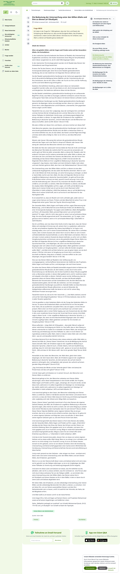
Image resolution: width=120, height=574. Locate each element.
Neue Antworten (10, 30)
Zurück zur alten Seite (11, 71)
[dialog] (100, 563)
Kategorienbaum (10, 25)
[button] (28, 18)
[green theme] (5, 12)
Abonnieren (58, 540)
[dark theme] (16, 12)
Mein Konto (8, 20)
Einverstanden (90, 568)
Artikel (7, 45)
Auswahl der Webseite (112, 569)
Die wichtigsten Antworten (12, 35)
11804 (52, 31)
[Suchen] (67, 3)
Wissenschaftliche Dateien (10, 40)
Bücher (7, 50)
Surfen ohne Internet (12, 66)
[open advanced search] (62, 3)
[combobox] (47, 3)
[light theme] (11, 12)
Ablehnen (102, 568)
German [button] (115, 3)
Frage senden (9, 55)
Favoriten (8, 60)
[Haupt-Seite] (27, 10)
